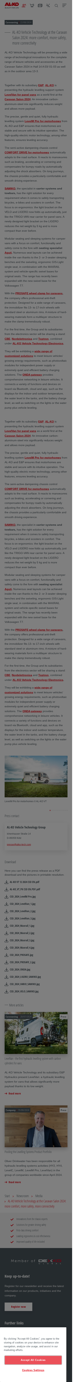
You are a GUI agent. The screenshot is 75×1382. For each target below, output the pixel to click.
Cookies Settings (33, 1370)
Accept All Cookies (33, 1360)
